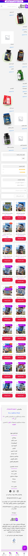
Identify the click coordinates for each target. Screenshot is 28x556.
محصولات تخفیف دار (20, 182)
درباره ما (14, 482)
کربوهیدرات (14, 443)
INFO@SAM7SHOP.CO (12, 498)
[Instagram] (18, 491)
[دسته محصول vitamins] (14, 81)
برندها (14, 479)
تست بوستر (14, 454)
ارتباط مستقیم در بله (14, 413)
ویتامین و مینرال (14, 456)
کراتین (14, 448)
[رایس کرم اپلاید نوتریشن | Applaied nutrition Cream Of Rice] (7, 249)
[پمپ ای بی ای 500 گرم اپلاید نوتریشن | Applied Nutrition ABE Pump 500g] (20, 249)
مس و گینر (14, 440)
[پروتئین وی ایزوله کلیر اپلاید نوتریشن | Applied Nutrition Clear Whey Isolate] (7, 206)
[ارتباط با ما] (24, 548)
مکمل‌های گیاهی (14, 462)
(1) (3, 172)
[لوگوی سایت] (14, 1)
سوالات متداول (14, 476)
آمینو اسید (14, 446)
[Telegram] (10, 491)
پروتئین (14, 438)
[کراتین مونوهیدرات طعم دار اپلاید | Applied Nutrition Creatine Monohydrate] (20, 270)
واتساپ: (14, 409)
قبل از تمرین (14, 451)
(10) (3, 169)
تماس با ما (14, 474)
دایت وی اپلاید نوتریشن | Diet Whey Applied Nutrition (7, 336)
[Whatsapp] (14, 491)
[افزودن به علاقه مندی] (17, 203)
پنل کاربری (14, 471)
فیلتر (23, 158)
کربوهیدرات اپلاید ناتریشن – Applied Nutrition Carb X (7, 355)
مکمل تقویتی (14, 459)
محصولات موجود (20, 185)
